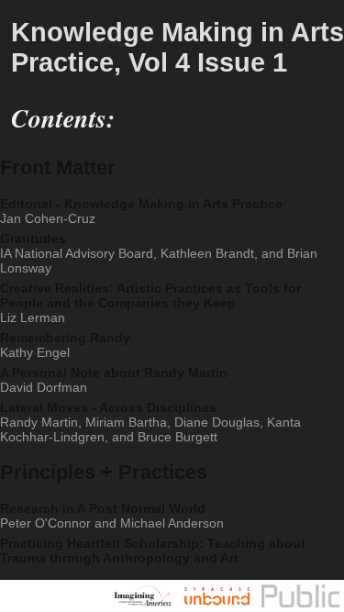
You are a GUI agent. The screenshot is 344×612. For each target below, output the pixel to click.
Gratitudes (149, 269)
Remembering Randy (54, 370)
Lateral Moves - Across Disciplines (165, 456)
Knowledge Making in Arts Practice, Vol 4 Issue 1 (158, 51)
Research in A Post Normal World (105, 556)
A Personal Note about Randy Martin (99, 409)
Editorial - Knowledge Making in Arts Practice (120, 222)
